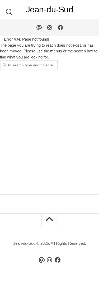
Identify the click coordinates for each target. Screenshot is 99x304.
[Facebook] (60, 27)
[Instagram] (49, 27)
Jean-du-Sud (49, 9)
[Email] (39, 27)
